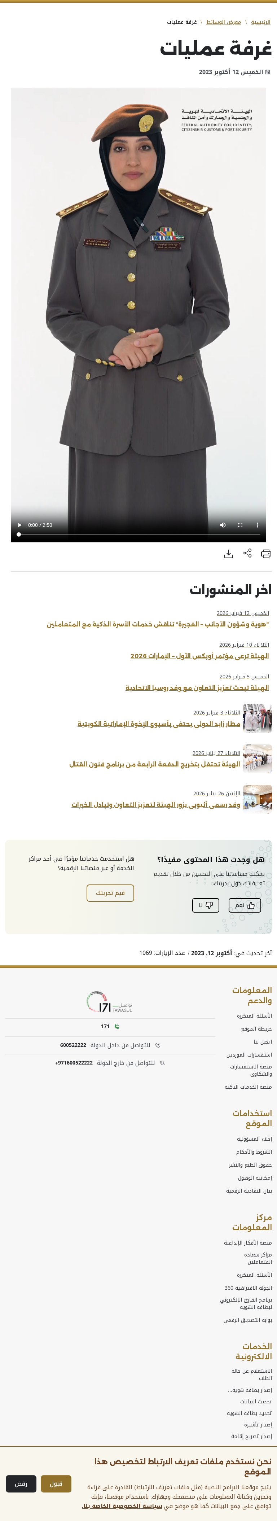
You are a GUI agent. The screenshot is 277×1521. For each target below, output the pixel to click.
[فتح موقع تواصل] (110, 1002)
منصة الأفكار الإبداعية (248, 1243)
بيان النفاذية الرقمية (249, 1191)
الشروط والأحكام (254, 1152)
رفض (21, 1483)
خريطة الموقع (256, 1029)
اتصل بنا (263, 1042)
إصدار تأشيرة (258, 1425)
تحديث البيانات (256, 1402)
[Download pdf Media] (228, 554)
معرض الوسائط (223, 22)
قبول (56, 1483)
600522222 (73, 1045)
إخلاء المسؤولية (254, 1139)
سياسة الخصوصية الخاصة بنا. (122, 1506)
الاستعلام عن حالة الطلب (252, 1375)
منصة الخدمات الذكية (248, 1087)
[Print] (266, 554)
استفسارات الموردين (249, 1055)
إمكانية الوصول (255, 1178)
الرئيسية (261, 22)
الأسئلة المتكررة (254, 1016)
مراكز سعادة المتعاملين (258, 1258)
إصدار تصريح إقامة (251, 1436)
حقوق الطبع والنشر (250, 1165)
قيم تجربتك (110, 893)
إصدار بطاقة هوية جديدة (252, 1390)
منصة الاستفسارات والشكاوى (251, 1070)
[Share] (247, 554)
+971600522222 (74, 1063)
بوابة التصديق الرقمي (248, 1320)
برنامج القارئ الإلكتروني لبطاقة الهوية (246, 1304)
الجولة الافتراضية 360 (248, 1288)
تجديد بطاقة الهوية (249, 1413)
